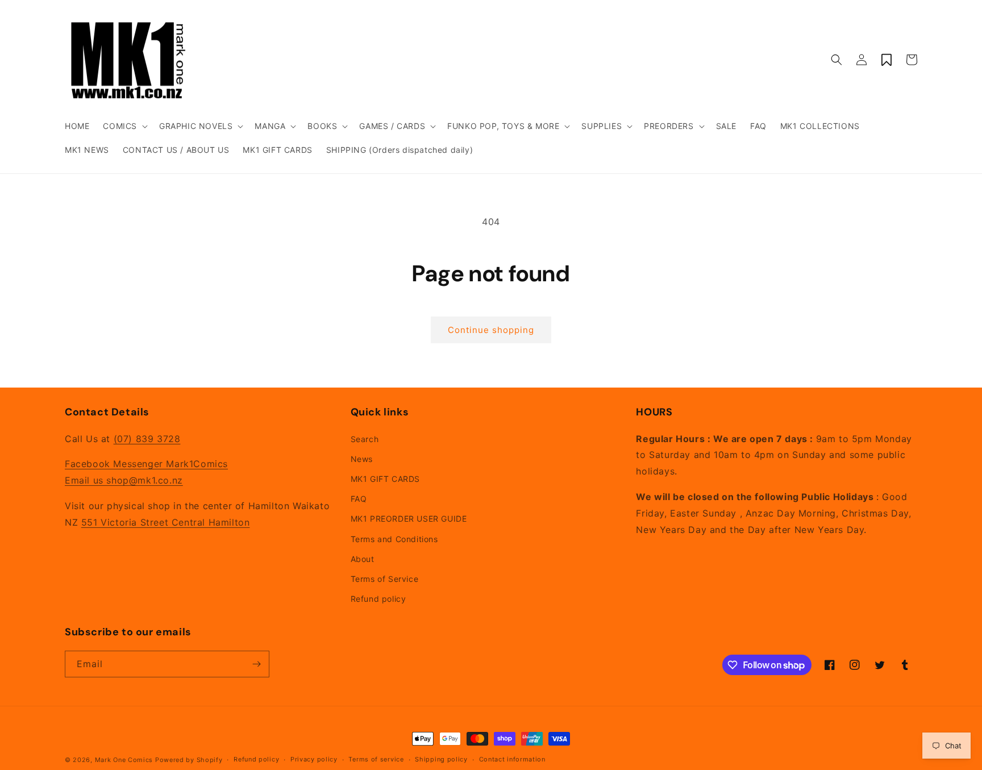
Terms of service (375, 759)
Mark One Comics (124, 760)
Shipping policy (441, 759)
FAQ (359, 498)
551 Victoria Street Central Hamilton (165, 522)
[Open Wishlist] (886, 59)
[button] (124, 126)
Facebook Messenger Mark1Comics (146, 463)
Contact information (512, 759)
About (363, 559)
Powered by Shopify (189, 760)
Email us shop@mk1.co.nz (124, 480)
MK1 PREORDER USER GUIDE (409, 518)
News (362, 459)
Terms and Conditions (394, 539)
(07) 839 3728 (147, 438)
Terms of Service (385, 579)
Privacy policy (314, 759)
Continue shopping (491, 329)
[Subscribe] (256, 664)
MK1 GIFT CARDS (385, 479)
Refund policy (378, 598)
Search (365, 439)
